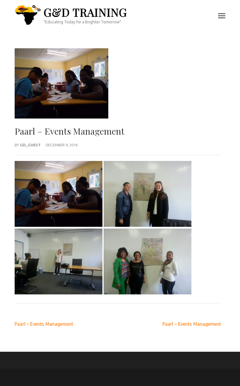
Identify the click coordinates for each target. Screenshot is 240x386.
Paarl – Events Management (44, 324)
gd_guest (30, 145)
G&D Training (85, 12)
